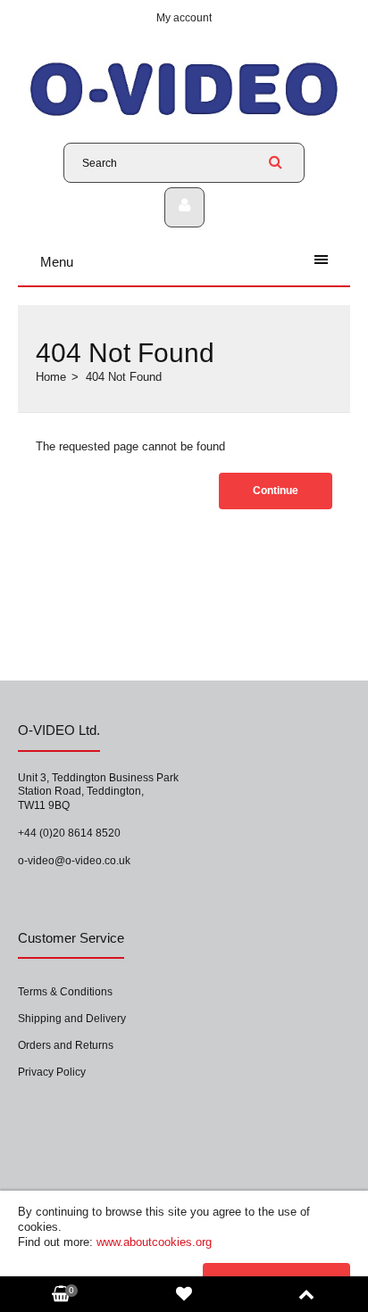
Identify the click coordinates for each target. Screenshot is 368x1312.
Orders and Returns (65, 1045)
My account (184, 18)
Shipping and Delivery (72, 1018)
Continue (275, 490)
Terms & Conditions (65, 992)
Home (51, 377)
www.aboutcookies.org (154, 1242)
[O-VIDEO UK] (184, 115)
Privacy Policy (52, 1072)
